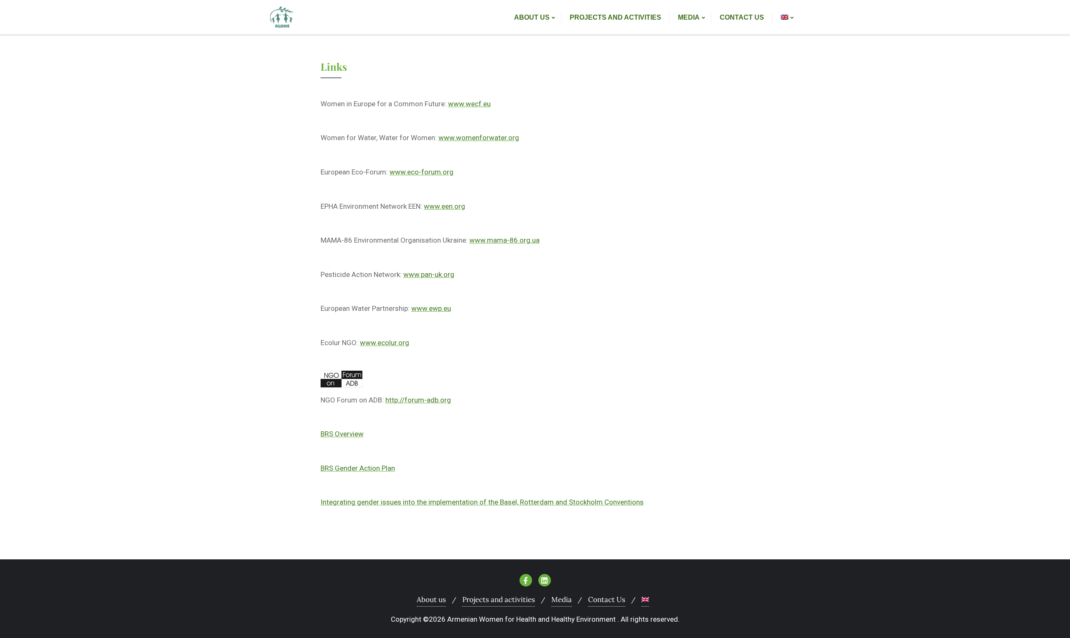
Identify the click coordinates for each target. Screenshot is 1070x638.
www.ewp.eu (431, 308)
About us (431, 599)
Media (561, 599)
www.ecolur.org (384, 342)
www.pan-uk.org (428, 274)
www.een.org (444, 206)
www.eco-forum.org (421, 172)
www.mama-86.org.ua (504, 240)
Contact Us (606, 599)
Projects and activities (498, 599)
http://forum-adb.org (418, 400)
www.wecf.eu (469, 104)
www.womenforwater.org (478, 137)
